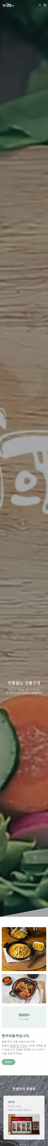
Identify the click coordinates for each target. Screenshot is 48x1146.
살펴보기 (8, 1062)
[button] (20, 1144)
